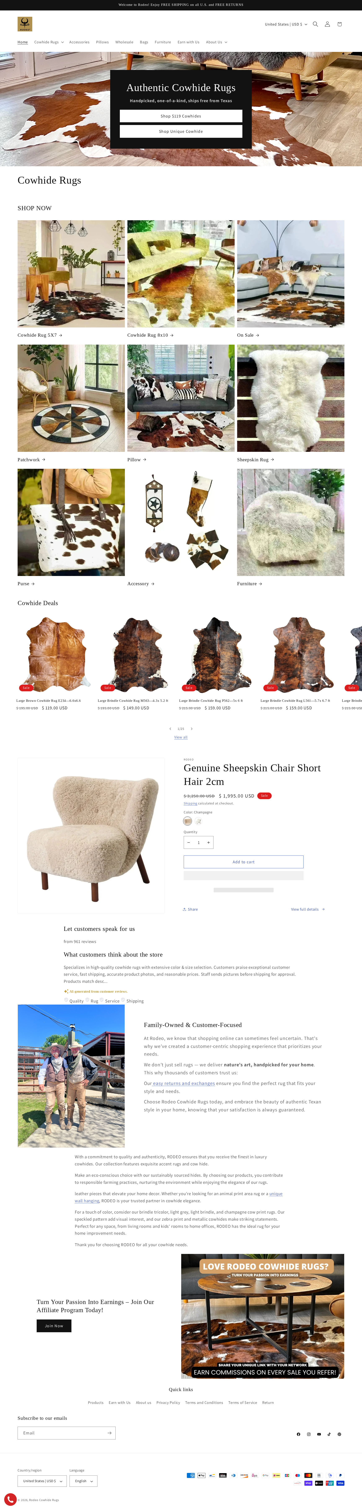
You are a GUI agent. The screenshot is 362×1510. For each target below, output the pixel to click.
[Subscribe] (109, 1433)
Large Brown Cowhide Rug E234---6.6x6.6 (48, 701)
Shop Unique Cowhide (181, 131)
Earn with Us (120, 1402)
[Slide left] (170, 728)
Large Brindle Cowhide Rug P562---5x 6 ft (211, 701)
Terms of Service (242, 1402)
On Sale (245, 335)
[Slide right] (191, 728)
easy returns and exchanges (183, 1083)
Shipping (190, 803)
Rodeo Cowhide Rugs (44, 1500)
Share (193, 909)
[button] (244, 877)
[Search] (316, 24)
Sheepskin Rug (253, 459)
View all (181, 737)
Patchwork (29, 459)
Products (95, 1402)
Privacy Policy (168, 1402)
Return (268, 1402)
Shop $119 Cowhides (181, 116)
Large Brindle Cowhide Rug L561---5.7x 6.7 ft (295, 701)
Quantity (190, 832)
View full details (305, 909)
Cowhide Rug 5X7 (37, 335)
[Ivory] (198, 821)
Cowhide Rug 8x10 (147, 335)
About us (143, 1402)
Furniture (247, 583)
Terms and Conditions (204, 1402)
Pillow (134, 459)
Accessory (138, 583)
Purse (23, 583)
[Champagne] (187, 821)
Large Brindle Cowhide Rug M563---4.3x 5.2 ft (133, 701)
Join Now (54, 1326)
